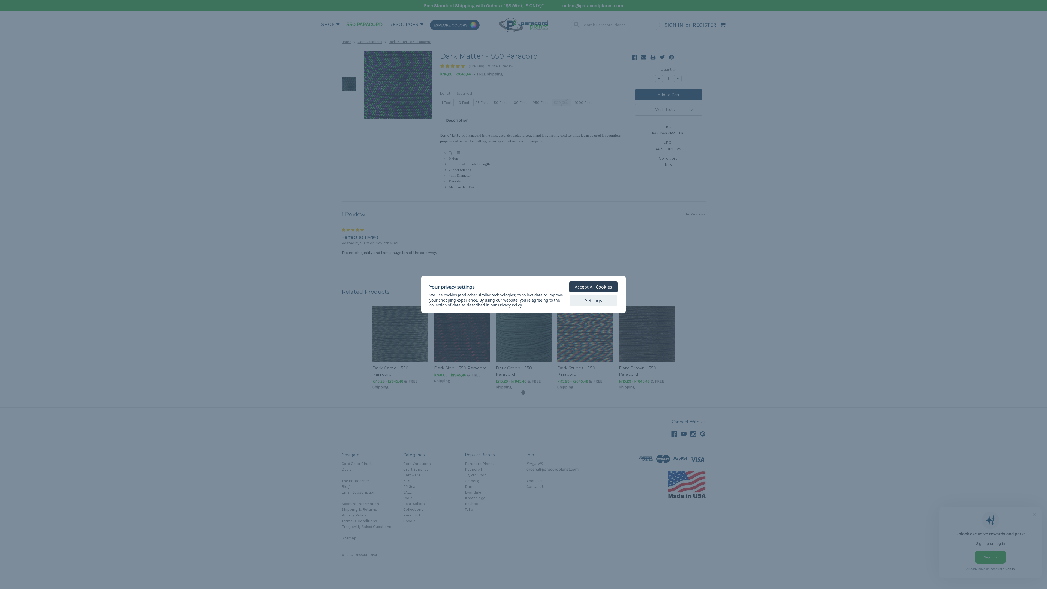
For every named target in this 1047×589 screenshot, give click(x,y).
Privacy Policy (510, 305)
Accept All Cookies (593, 287)
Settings (593, 300)
